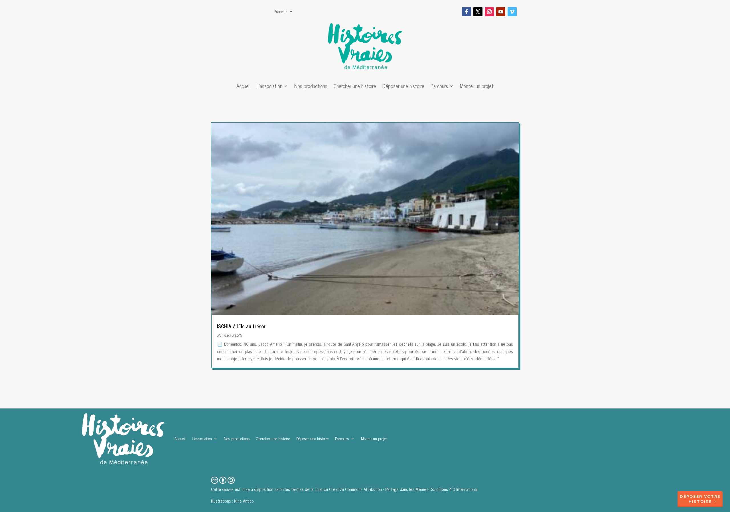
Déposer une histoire (403, 87)
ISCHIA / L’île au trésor (241, 326)
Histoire (700, 501)
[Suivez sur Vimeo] (512, 11)
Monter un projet (477, 87)
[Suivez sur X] (477, 11)
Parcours (439, 87)
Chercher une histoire (355, 87)
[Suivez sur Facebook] (466, 11)
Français (280, 12)
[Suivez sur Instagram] (489, 11)
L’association (269, 87)
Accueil (243, 87)
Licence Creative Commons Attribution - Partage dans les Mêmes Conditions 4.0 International (396, 489)
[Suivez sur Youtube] (500, 11)
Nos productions (310, 87)
